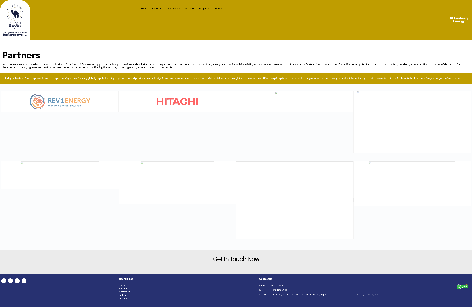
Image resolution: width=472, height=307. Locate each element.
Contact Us (220, 9)
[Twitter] (10, 280)
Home (144, 9)
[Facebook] (3, 280)
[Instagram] (24, 280)
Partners (189, 9)
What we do (173, 9)
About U (123, 289)
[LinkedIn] (17, 280)
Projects (204, 9)
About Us (157, 9)
